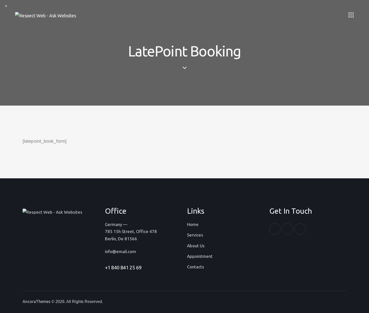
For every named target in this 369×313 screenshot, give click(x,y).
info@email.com (120, 251)
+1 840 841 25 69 (123, 267)
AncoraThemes (36, 301)
